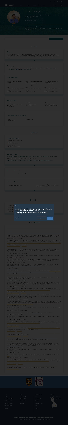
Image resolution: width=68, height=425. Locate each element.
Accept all (50, 218)
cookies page (17, 213)
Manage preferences (41, 218)
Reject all (17, 218)
